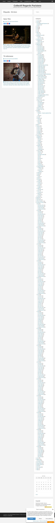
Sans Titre (7, 19)
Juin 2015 (39, 269)
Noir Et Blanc (38, 461)
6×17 (37, 26)
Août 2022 (40, 380)
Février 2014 (40, 249)
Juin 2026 (39, 454)
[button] (52, 509)
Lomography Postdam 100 (42, 94)
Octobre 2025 (40, 443)
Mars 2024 (40, 424)
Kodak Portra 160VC (41, 70)
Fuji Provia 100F (41, 59)
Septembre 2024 (41, 428)
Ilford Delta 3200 (41, 83)
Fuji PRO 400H (40, 58)
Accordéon (14, 82)
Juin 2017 (39, 303)
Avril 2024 (40, 415)
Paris (6, 45)
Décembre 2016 (41, 281)
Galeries (34, 1)
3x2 (13, 45)
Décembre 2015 (41, 264)
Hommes (11, 47)
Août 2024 (40, 413)
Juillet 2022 (40, 386)
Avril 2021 (40, 364)
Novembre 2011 (41, 206)
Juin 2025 (39, 438)
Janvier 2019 (40, 334)
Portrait (37, 465)
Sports (37, 468)
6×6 (37, 28)
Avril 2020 (40, 347)
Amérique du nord (39, 35)
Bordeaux (39, 151)
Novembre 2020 (41, 358)
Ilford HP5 (40, 84)
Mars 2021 (40, 373)
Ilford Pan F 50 (40, 89)
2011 (38, 203)
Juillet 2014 (40, 251)
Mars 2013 (40, 238)
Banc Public (5, 46)
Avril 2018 (40, 314)
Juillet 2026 (40, 452)
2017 (38, 294)
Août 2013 (40, 228)
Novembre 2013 (41, 240)
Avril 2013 (40, 229)
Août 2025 (40, 430)
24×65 (37, 22)
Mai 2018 (39, 321)
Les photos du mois (27, 1)
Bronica (39, 101)
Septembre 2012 (41, 225)
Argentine (39, 40)
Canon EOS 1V (40, 46)
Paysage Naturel (39, 463)
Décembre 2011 (41, 205)
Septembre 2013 (41, 242)
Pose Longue (38, 467)
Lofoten (39, 180)
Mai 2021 (39, 372)
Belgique (38, 137)
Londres (40, 168)
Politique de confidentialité (7, 515)
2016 (38, 277)
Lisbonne (39, 183)
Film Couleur (39, 54)
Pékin (39, 115)
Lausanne (39, 192)
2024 (38, 412)
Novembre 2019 (41, 341)
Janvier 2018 (40, 317)
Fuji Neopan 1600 (41, 80)
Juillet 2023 (40, 403)
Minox (39, 53)
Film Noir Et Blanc (40, 75)
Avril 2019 (40, 330)
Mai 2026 (39, 455)
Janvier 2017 (40, 301)
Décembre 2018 (41, 315)
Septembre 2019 (41, 343)
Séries (40, 1)
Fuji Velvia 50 (40, 63)
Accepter (31, 518)
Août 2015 (40, 262)
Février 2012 (40, 215)
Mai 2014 (39, 254)
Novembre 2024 (41, 425)
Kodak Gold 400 (41, 68)
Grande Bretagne (40, 166)
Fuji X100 (38, 131)
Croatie (38, 142)
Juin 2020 (39, 354)
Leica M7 (38, 98)
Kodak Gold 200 (41, 67)
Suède (38, 188)
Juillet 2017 (40, 302)
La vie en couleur (17, 44)
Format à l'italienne (27, 46)
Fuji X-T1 (38, 127)
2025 (38, 429)
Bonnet (25, 82)
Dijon (39, 155)
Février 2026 (40, 450)
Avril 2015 (40, 263)
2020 (38, 345)
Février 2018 (40, 316)
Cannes (39, 153)
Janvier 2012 (40, 216)
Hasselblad (40, 103)
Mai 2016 (39, 288)
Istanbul (39, 194)
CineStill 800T (40, 57)
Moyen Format (39, 100)
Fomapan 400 (40, 79)
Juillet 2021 (40, 369)
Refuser (40, 518)
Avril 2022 (40, 381)
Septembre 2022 (41, 394)
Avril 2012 (40, 212)
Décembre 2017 (41, 298)
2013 (38, 227)
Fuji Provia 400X (41, 61)
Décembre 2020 (41, 349)
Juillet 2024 (40, 420)
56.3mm (15, 45)
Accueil (4, 1)
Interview (38, 198)
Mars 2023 (40, 407)
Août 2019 (40, 329)
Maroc (38, 33)
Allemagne (39, 136)
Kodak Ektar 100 (41, 66)
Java (39, 119)
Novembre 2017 (41, 307)
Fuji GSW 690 (40, 102)
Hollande (38, 172)
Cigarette (27, 82)
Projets (21, 1)
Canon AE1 (39, 45)
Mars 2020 (40, 356)
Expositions (38, 197)
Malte (38, 177)
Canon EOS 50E (40, 49)
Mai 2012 (39, 220)
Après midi (22, 45)
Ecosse (39, 170)
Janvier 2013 (40, 233)
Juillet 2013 (40, 234)
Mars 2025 (40, 441)
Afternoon (18, 45)
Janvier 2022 (40, 385)
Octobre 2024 (40, 426)
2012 (38, 210)
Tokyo (39, 123)
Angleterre (40, 167)
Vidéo (37, 469)
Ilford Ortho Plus (41, 85)
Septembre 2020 (41, 360)
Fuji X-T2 (38, 128)
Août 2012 (40, 211)
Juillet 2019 (40, 336)
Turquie (38, 193)
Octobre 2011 (40, 207)
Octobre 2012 (40, 224)
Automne (25, 45)
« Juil (36, 494)
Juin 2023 (39, 404)
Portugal (38, 181)
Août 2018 (40, 312)
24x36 (5, 44)
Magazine (38, 459)
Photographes (15, 1)
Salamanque (40, 149)
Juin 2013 (39, 236)
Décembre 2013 (41, 231)
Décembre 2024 (41, 416)
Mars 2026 (40, 456)
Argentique (38, 44)
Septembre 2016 (41, 293)
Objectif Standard (26, 47)
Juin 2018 (39, 320)
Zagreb (39, 144)
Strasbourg (40, 164)
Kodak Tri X (40, 93)
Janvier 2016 (40, 284)
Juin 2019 (39, 337)
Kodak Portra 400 (41, 71)
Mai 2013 (39, 237)
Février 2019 (40, 333)
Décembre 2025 (41, 433)
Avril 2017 (40, 297)
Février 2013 (40, 232)
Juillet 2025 (40, 437)
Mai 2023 (39, 406)
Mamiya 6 (40, 105)
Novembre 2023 (41, 408)
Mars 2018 (40, 323)
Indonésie (39, 118)
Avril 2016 (40, 280)
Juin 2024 (39, 421)
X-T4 (6, 48)
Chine (38, 111)
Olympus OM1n (40, 109)
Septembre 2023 (41, 411)
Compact (8, 44)
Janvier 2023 (40, 402)
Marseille (39, 158)
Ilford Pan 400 (40, 88)
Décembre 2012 (41, 214)
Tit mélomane (8, 56)
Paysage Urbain (39, 464)
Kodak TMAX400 (41, 92)
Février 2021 (40, 367)
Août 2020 (40, 346)
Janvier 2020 (40, 351)
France (13, 44)
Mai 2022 (39, 389)
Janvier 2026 (40, 451)
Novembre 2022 (41, 391)
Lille (38, 157)
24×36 (37, 20)
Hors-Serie (39, 460)
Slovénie (38, 185)
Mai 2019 (39, 338)
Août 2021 (40, 363)
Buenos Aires (40, 41)
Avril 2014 (40, 246)
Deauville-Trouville (41, 154)
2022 (9, 45)
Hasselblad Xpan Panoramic (42, 23)
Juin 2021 (39, 371)
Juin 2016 (39, 286)
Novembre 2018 (41, 324)
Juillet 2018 (40, 319)
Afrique (37, 32)
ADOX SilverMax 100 (42, 76)
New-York (40, 37)
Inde (38, 116)
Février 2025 (40, 434)
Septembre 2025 (41, 445)
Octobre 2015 (40, 275)
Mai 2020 (39, 355)
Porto (39, 184)
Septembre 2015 (41, 276)
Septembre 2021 (41, 377)
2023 (38, 395)
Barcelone (40, 146)
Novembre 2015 (41, 273)
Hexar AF (39, 52)
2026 (38, 446)
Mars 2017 (40, 306)
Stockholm (40, 189)
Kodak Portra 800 (41, 72)
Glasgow (40, 171)
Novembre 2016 (41, 290)
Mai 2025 (39, 439)
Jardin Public (15, 47)
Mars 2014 (40, 255)
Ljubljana (39, 186)
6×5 (37, 27)
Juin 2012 (39, 219)
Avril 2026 (40, 448)
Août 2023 (40, 397)
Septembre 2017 (41, 310)
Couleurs (12, 46)
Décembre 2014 (41, 247)
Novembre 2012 (41, 223)
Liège (39, 140)
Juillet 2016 (40, 285)
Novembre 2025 (41, 442)
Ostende (39, 141)
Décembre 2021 (41, 365)
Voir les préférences (49, 518)
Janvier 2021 (40, 368)
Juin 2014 (39, 253)
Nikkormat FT (39, 107)
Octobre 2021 (40, 376)
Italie (38, 175)
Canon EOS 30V (40, 48)
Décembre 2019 (41, 332)
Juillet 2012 (40, 218)
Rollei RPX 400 (40, 96)
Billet (37, 124)
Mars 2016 (40, 289)
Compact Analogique (40, 50)
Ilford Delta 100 (40, 81)
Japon (38, 120)
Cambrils (39, 148)
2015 (38, 260)
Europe (11, 44)
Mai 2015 (39, 271)
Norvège (38, 179)
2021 (38, 362)
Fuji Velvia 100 (40, 62)
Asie (37, 110)
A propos (9, 1)
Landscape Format (20, 47)
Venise (39, 176)
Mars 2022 (25, 81)
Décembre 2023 (41, 399)
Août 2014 (40, 245)
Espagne (38, 145)
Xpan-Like (39, 24)
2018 (38, 311)
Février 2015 (40, 266)
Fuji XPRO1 (39, 133)
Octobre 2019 (40, 342)
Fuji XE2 (38, 132)
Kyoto (39, 122)
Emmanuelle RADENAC (14, 21)
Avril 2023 (40, 398)
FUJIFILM (7, 47)
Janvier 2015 (40, 267)
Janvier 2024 (40, 419)
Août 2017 (40, 295)
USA (38, 36)
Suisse (38, 190)
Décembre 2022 (41, 382)
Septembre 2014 (41, 259)
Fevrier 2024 (40, 417)
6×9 (37, 31)
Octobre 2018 (40, 325)
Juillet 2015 (40, 268)
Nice (39, 159)
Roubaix (39, 163)
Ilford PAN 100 (40, 87)
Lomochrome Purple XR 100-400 (44, 74)
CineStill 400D (40, 55)
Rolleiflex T (40, 106)
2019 (38, 328)
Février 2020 (40, 350)
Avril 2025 (40, 432)
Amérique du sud (39, 39)
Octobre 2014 (40, 258)
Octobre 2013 (40, 241)
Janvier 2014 (40, 250)
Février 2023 (40, 400)
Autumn (28, 45)
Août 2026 (40, 447)
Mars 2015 (40, 272)
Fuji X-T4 (38, 129)
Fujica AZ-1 (39, 97)
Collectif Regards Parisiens (27, 5)
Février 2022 (40, 384)
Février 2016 (40, 282)
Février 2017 (40, 299)
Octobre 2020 (40, 359)
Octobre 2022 (40, 393)
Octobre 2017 (40, 308)
